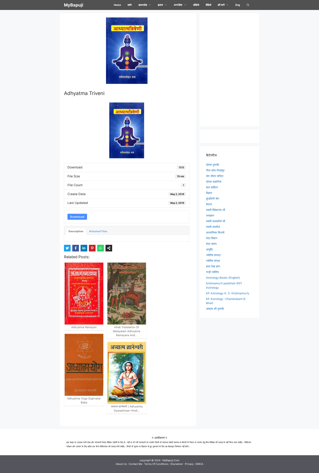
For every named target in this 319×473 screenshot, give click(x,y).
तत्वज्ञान (210, 215)
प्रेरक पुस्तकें (212, 164)
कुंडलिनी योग (212, 198)
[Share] (109, 248)
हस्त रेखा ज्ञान (213, 266)
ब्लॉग (130, 4)
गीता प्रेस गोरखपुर (215, 170)
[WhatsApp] (100, 248)
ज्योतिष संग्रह (213, 260)
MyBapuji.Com (170, 460)
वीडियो (208, 4)
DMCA (199, 464)
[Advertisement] (229, 70)
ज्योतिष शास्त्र (213, 255)
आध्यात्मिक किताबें (215, 232)
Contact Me (135, 464)
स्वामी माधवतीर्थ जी (215, 221)
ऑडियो (196, 4)
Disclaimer (176, 464)
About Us (121, 464)
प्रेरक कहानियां (213, 181)
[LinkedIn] (84, 248)
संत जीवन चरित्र (214, 176)
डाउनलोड (142, 4)
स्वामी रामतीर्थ (213, 227)
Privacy (189, 464)
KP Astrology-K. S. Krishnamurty (227, 293)
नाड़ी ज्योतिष (212, 272)
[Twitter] (67, 248)
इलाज (160, 4)
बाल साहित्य (212, 187)
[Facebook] (75, 248)
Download (77, 216)
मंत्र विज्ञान (211, 238)
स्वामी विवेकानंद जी (215, 210)
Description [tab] (76, 231)
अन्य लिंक (178, 4)
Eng (237, 4)
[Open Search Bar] (248, 5)
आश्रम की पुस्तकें (215, 308)
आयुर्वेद (209, 249)
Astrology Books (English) (223, 277)
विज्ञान (209, 193)
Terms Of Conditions (156, 464)
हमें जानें (221, 4)
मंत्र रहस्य (211, 243)
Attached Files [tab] (98, 231)
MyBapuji (73, 4)
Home (117, 4)
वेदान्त (209, 204)
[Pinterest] (92, 248)
